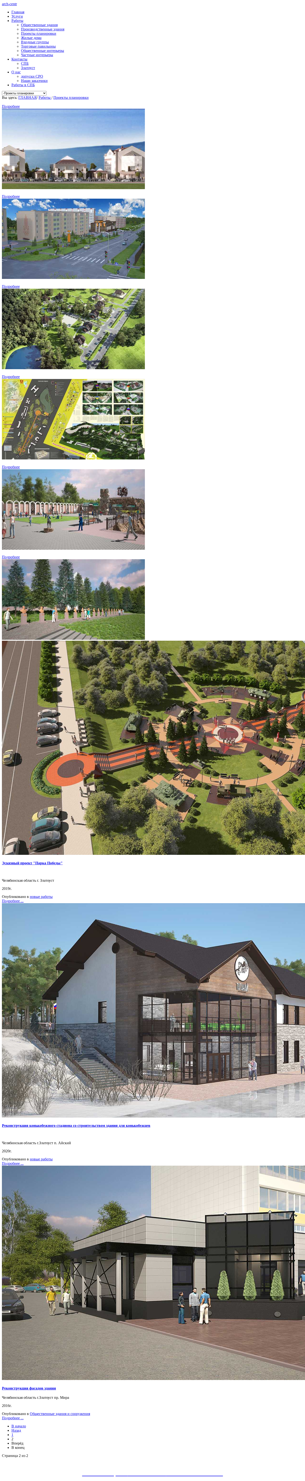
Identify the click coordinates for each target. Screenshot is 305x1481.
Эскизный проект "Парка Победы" (32, 863)
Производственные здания (42, 29)
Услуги (17, 16)
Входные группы (35, 42)
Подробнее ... (13, 901)
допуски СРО (32, 76)
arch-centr (9, 4)
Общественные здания (39, 25)
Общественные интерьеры (42, 51)
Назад (16, 1430)
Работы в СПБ (23, 85)
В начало (18, 1426)
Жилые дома (31, 38)
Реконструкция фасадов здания (29, 1388)
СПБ (25, 63)
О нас (16, 72)
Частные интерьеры (37, 55)
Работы (17, 21)
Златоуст (28, 68)
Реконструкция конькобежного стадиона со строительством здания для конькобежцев (76, 1125)
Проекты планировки (38, 33)
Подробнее (11, 106)
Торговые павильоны (38, 46)
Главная (17, 12)
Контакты (19, 59)
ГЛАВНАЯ (27, 98)
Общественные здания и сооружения (60, 1414)
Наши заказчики (34, 81)
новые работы (41, 897)
